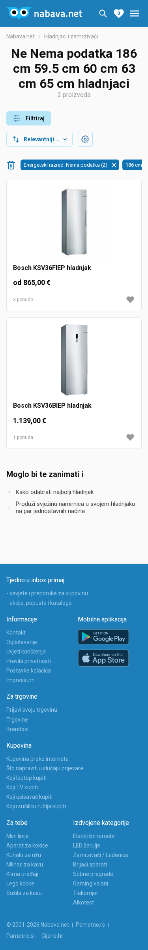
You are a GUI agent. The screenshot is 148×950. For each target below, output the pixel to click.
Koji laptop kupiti (26, 778)
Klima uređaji (22, 874)
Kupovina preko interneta (37, 759)
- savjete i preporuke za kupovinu (47, 593)
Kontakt (16, 632)
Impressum (20, 680)
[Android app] (103, 637)
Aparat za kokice (27, 845)
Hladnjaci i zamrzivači (71, 36)
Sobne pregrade (93, 874)
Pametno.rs (90, 925)
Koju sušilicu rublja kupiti (36, 806)
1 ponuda (23, 437)
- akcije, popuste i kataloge (39, 603)
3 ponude (23, 299)
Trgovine (17, 719)
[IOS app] (103, 658)
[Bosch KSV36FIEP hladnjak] (74, 225)
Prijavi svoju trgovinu (31, 710)
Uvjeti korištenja (26, 651)
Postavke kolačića (28, 670)
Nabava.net (20, 36)
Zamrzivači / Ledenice (100, 855)
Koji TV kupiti (22, 787)
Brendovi (17, 729)
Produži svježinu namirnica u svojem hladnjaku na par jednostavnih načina (75, 507)
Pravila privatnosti (28, 661)
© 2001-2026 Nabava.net (37, 925)
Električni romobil (94, 836)
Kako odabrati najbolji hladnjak (55, 492)
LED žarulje (86, 845)
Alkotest (83, 902)
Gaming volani (90, 883)
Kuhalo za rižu (23, 855)
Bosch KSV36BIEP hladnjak (52, 405)
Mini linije (17, 836)
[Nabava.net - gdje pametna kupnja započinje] (44, 13)
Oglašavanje (21, 642)
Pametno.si (20, 936)
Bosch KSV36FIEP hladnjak (52, 268)
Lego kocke (20, 883)
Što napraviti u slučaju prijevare (44, 768)
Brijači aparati (90, 864)
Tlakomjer (85, 893)
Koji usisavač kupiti (29, 797)
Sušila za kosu (24, 893)
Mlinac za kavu (24, 864)
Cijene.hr (52, 936)
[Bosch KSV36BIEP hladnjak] (74, 363)
